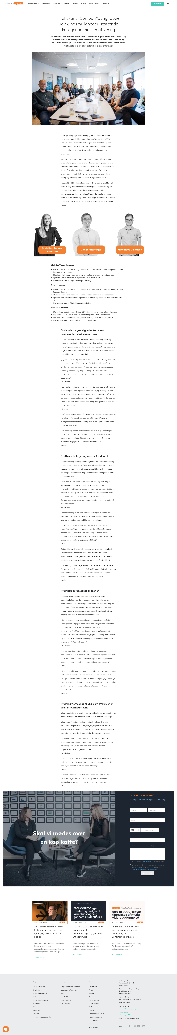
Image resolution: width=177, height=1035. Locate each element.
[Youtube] (138, 1026)
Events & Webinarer (67, 997)
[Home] (13, 3)
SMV (34, 997)
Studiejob (92, 1010)
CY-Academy (65, 1003)
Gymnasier (36, 1010)
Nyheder (92, 993)
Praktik (91, 1007)
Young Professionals (40, 993)
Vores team (93, 987)
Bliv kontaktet (157, 4)
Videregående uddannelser (42, 1017)
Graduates (36, 990)
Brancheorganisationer (41, 1000)
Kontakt (106, 3)
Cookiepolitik (93, 1020)
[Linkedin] (143, 1026)
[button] (6, 1029)
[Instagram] (134, 1026)
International (93, 1024)
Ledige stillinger (94, 1003)
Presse (91, 990)
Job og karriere (94, 1000)
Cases (75, 3)
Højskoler (36, 1014)
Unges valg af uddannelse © (70, 987)
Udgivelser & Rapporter (69, 990)
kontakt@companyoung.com (129, 1009)
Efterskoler (36, 1003)
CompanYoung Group (96, 1014)
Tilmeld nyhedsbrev (125, 1015)
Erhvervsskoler (38, 1007)
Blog (62, 993)
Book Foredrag (66, 1000)
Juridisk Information (95, 1017)
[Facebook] (130, 1026)
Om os (91, 982)
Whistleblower (94, 1027)
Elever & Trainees (39, 987)
